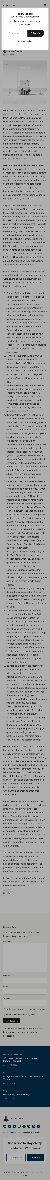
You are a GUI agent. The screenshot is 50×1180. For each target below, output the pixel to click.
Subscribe (36, 33)
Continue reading (25, 41)
